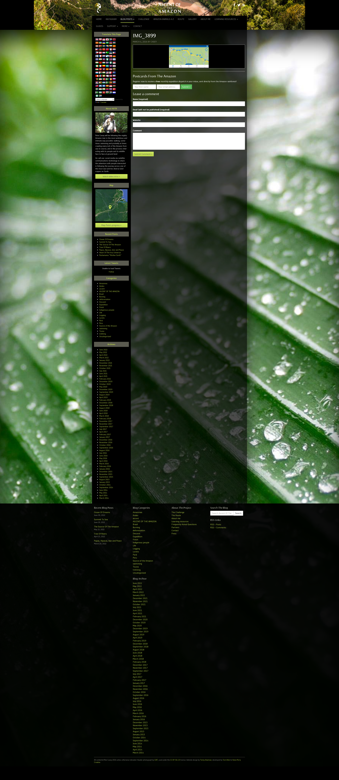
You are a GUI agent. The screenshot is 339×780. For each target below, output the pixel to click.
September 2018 (106, 405)
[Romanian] (110, 79)
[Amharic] (100, 43)
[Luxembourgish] (97, 72)
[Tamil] (103, 89)
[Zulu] (100, 96)
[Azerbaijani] (114, 43)
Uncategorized (105, 336)
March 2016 (104, 463)
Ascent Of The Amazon (169, 8)
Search (238, 513)
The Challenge (177, 512)
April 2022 (103, 355)
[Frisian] (103, 56)
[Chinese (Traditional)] (107, 49)
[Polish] (100, 39)
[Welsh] (107, 92)
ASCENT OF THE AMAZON (109, 291)
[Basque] (97, 46)
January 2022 (104, 360)
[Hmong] (100, 62)
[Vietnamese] (103, 92)
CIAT (156, 760)
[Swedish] (97, 89)
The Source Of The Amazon (110, 244)
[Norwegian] (110, 76)
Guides (99, 26)
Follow (111, 272)
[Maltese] (110, 72)
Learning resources (226, 19)
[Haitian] (103, 59)
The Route (176, 515)
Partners (175, 527)
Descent (102, 302)
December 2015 (105, 471)
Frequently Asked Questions (184, 524)
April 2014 (103, 495)
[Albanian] (114, 39)
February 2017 (105, 434)
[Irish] (97, 66)
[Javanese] (103, 39)
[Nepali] (107, 76)
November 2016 (105, 442)
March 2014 (104, 498)
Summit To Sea (105, 242)
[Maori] (114, 72)
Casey (154, 41)
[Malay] (107, 72)
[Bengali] (103, 46)
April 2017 (103, 432)
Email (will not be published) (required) (151, 109)
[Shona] (100, 82)
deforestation (104, 299)
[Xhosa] (110, 92)
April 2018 (103, 413)
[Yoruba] (97, 96)
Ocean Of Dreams (106, 239)
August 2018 (104, 408)
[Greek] (97, 59)
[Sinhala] (110, 82)
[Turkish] (114, 89)
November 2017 (105, 424)
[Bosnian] (107, 46)
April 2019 (103, 397)
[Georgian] (110, 56)
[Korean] (114, 66)
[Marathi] (97, 76)
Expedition (103, 304)
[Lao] (103, 69)
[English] (97, 39)
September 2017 (106, 426)
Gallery (192, 19)
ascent (102, 289)
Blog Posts (127, 19)
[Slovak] (114, 76)
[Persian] (100, 79)
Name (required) (140, 99)
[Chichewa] (100, 49)
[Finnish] (97, 56)
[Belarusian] (100, 46)
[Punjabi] (107, 79)
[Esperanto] (107, 53)
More (125, 26)
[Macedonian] (97, 43)
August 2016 (104, 450)
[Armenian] (110, 43)
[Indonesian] (114, 62)
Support (112, 26)
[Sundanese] (110, 86)
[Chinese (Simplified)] (103, 49)
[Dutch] (103, 53)
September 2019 (106, 392)
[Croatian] (114, 49)
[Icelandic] (107, 62)
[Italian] (100, 66)
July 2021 (103, 371)
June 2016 (103, 455)
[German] (114, 56)
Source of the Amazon (108, 326)
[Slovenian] (114, 82)
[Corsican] (110, 49)
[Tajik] (100, 89)
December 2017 (105, 421)
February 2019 (105, 400)
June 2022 (103, 349)
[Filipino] (114, 53)
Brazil (101, 294)
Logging (102, 315)
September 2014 (106, 487)
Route (181, 19)
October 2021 (104, 368)
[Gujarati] (100, 59)
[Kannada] (103, 66)
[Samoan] (97, 86)
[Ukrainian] (103, 43)
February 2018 (105, 418)
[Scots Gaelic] (100, 86)
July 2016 (103, 453)
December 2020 (105, 381)
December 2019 (105, 389)
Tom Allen (226, 760)
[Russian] (114, 79)
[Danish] (100, 53)
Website (136, 120)
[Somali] (103, 86)
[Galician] (107, 56)
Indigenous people (106, 310)
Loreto (102, 318)
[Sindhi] (107, 82)
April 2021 (103, 376)
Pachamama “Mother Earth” (110, 255)
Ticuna (101, 331)
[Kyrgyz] (100, 69)
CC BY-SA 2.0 (175, 760)
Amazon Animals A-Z (163, 19)
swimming (103, 328)
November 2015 (105, 474)
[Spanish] (107, 86)
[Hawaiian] (110, 59)
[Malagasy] (100, 72)
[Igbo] (110, 62)
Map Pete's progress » (111, 225)
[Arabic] (107, 43)
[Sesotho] (103, 82)
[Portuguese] (103, 79)
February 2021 (105, 379)
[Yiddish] (114, 92)
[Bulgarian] (110, 46)
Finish (101, 307)
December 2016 (105, 440)
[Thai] (110, 89)
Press (173, 533)
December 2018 (105, 402)
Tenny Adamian (206, 760)
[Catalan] (114, 46)
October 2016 (105, 445)
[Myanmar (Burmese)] (103, 76)
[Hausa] (107, 59)
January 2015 (104, 482)
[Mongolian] (100, 76)
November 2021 (105, 365)
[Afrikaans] (110, 39)
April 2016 (103, 461)
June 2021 (103, 373)
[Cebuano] (97, 49)
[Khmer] (110, 66)
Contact (137, 26)
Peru (101, 323)
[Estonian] (110, 53)
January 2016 (104, 469)
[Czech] (97, 53)
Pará (101, 320)
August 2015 (104, 479)
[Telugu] (107, 89)
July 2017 (103, 429)
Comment (137, 130)
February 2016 (105, 466)
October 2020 (105, 384)
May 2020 (103, 387)
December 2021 (105, 363)
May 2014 (103, 493)
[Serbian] (97, 82)
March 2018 (104, 416)
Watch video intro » (111, 176)
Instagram (111, 19)
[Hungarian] (103, 62)
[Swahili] (114, 86)
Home (99, 19)
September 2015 (106, 477)
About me (206, 19)
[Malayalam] (103, 72)
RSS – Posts (215, 524)
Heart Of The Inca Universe (110, 252)
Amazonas (103, 283)
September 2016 (106, 448)
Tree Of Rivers (105, 247)
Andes (101, 286)
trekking (102, 334)
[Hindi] (97, 62)
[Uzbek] (100, 92)
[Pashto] (97, 79)
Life (100, 312)
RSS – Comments (218, 527)
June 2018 (103, 410)
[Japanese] (107, 39)
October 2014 (105, 485)
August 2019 (104, 395)
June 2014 (103, 490)
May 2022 (103, 352)
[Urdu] (97, 92)
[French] (100, 56)
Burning (102, 296)
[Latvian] (110, 69)
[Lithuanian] (114, 69)
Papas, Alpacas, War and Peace (111, 250)
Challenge (143, 19)
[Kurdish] (97, 69)
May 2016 (103, 458)
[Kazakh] (107, 66)
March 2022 (104, 357)
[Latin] (107, 69)
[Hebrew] (114, 59)
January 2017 (104, 437)
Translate (103, 102)
